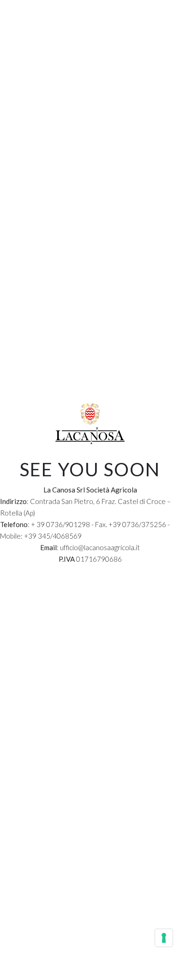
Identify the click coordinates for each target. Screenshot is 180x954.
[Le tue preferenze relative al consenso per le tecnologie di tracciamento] (164, 938)
